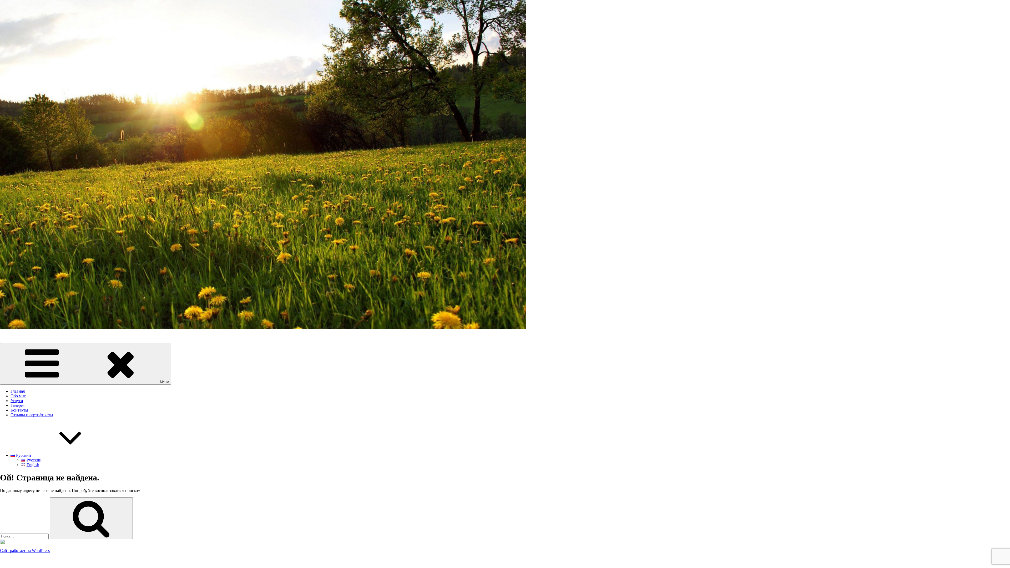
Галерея (17, 405)
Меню (164, 382)
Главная (18, 391)
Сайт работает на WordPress (25, 550)
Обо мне (18, 396)
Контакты (19, 410)
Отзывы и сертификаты (32, 415)
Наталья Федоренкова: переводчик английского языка (48, 336)
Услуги (17, 400)
